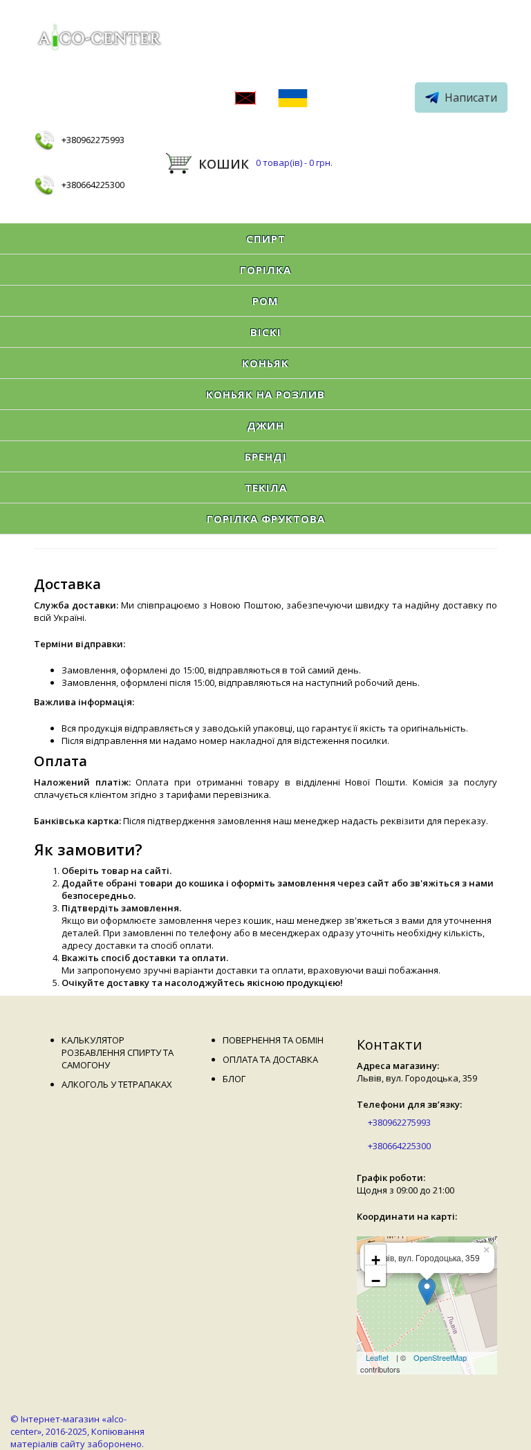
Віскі (265, 332)
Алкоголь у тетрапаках (117, 1084)
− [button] (375, 1279)
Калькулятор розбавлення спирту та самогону (118, 1052)
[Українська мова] (292, 99)
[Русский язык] (245, 99)
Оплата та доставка (270, 1059)
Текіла (266, 487)
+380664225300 (93, 184)
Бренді (266, 456)
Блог (234, 1078)
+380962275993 (93, 139)
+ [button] (375, 1258)
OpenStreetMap (440, 1357)
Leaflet (377, 1357)
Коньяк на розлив (265, 394)
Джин (265, 425)
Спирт (266, 238)
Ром (265, 301)
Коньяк (265, 363)
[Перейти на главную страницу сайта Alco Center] (101, 39)
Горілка (265, 270)
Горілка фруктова (266, 519)
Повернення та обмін (273, 1040)
